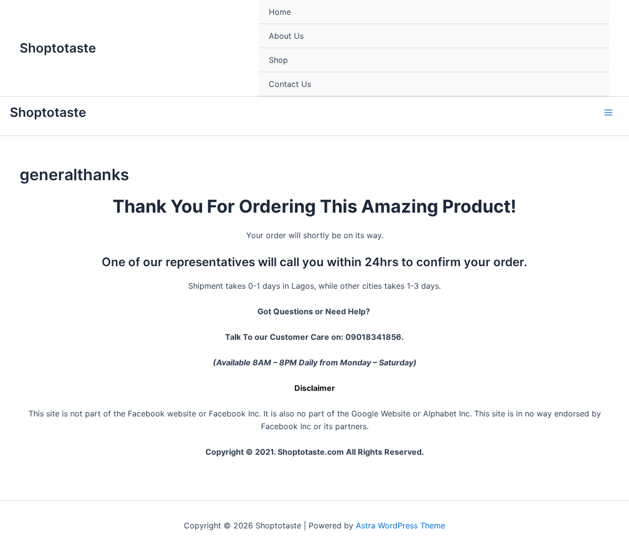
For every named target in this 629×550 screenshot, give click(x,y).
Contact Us (290, 84)
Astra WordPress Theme (400, 525)
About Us (286, 36)
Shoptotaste (58, 47)
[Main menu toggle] (608, 112)
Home (280, 12)
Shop (278, 60)
